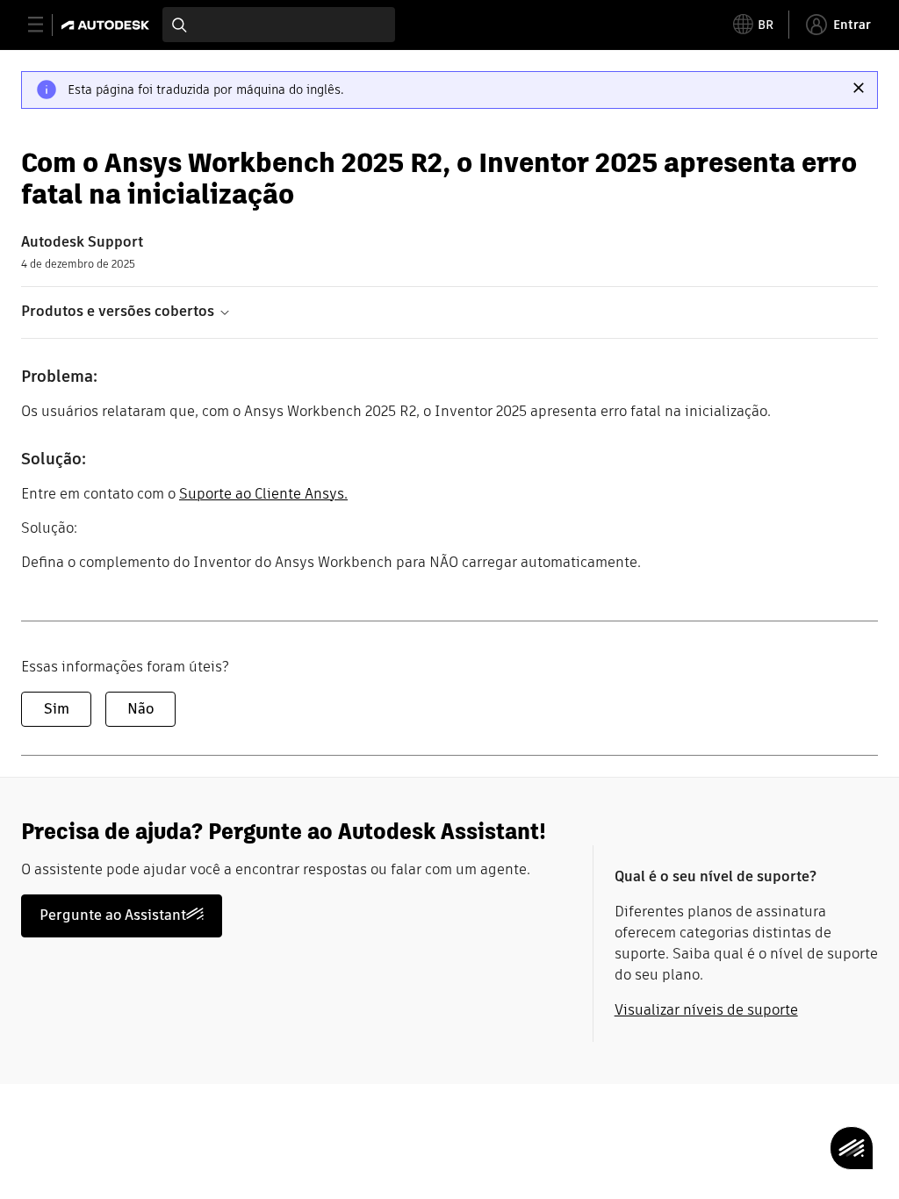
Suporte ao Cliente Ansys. (263, 494)
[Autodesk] (107, 25)
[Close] (858, 87)
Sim (56, 709)
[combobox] (278, 24)
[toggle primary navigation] (45, 25)
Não (140, 709)
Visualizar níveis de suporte (706, 1010)
